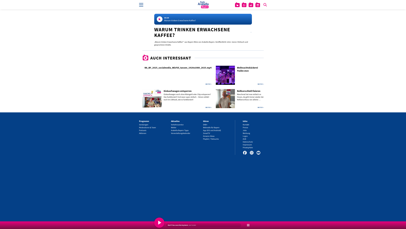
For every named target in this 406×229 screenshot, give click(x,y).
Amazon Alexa (208, 136)
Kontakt (246, 124)
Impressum (247, 144)
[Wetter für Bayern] (237, 5)
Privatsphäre (248, 147)
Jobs (245, 130)
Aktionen (142, 133)
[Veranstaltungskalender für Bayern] (257, 5)
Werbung (246, 133)
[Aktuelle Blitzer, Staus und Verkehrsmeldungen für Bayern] (250, 5)
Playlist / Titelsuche (211, 139)
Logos (245, 136)
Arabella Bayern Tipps (180, 130)
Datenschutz (248, 142)
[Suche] (265, 5)
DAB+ (205, 124)
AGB (244, 139)
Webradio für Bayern (211, 127)
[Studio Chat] (244, 5)
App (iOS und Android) (212, 130)
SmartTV (206, 133)
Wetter (173, 127)
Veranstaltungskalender (180, 133)
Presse (245, 127)
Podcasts (142, 130)
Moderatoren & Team (147, 127)
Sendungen (143, 124)
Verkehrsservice (177, 124)
